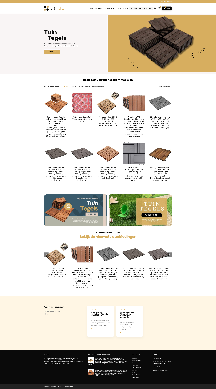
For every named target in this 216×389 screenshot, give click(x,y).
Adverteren (135, 377)
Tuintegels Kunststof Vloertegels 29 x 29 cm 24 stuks (82, 119)
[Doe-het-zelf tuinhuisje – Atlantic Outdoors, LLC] (100, 321)
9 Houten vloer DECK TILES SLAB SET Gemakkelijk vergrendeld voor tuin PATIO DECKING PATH (108, 121)
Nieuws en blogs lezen (167, 1)
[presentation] (46, 254)
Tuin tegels (98, 8)
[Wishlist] (155, 8)
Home (91, 8)
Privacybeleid (136, 375)
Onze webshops (136, 368)
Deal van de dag (110, 8)
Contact (134, 358)
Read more (56, 139)
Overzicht (135, 365)
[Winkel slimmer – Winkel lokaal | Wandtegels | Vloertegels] (129, 321)
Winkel (125, 8)
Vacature (135, 370)
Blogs (119, 8)
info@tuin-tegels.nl (162, 370)
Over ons (134, 363)
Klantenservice (136, 360)
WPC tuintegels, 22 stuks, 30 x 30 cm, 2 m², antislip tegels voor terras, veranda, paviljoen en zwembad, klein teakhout (108, 172)
